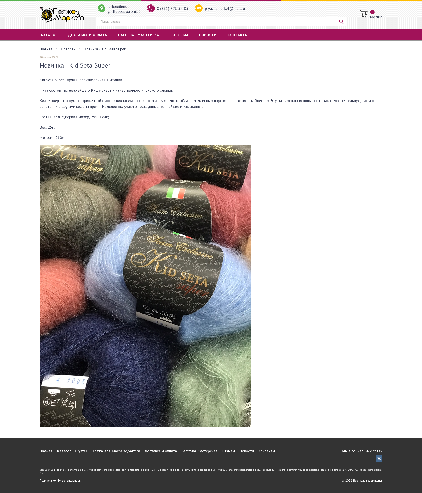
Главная (46, 49)
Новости (208, 35)
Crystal (81, 450)
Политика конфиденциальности (61, 480)
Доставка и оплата (87, 35)
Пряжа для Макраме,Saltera (115, 450)
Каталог (49, 35)
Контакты (238, 35)
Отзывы (180, 35)
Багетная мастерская (140, 35)
